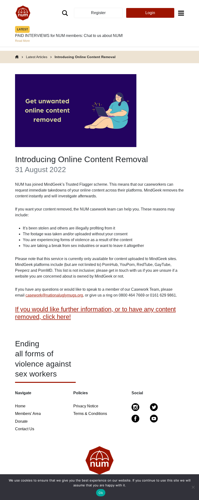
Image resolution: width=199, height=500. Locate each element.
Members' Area (28, 414)
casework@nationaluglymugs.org (54, 295)
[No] (193, 487)
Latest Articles (36, 57)
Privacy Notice (85, 406)
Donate (21, 421)
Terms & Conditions (90, 414)
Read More (22, 41)
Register (98, 13)
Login (150, 13)
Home (20, 406)
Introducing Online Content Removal (85, 57)
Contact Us (24, 429)
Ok (101, 493)
